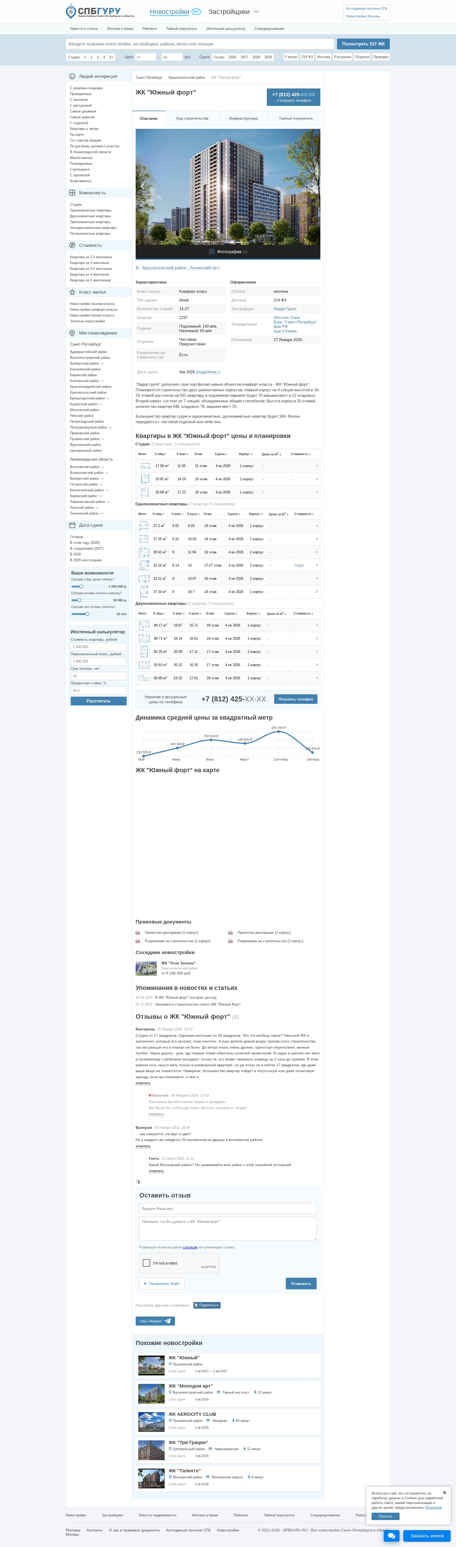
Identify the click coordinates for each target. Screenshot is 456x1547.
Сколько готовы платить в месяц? (96, 593)
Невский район (81, 416)
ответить (143, 1083)
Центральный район (189, 1449)
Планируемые (81, 164)
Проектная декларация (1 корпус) (171, 933)
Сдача (205, 57)
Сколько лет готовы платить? (93, 607)
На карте (77, 134)
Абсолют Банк (287, 317)
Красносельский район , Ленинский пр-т (181, 268)
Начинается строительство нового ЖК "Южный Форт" (198, 1004)
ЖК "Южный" (184, 1357)
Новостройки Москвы (363, 16)
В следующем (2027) (86, 548)
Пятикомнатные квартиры (90, 233)
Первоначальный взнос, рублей (96, 654)
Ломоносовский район (87, 502)
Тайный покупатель (181, 29)
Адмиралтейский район (88, 352)
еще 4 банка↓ (286, 331)
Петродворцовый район (88, 427)
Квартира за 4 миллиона (89, 274)
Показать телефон (296, 699)
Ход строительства (192, 118)
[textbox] (148, 44)
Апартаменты (80, 181)
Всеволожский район (86, 473)
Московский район (187, 1477)
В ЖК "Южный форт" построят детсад (185, 997)
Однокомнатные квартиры (90, 210)
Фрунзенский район (85, 445)
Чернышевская (226, 1449)
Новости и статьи (84, 29)
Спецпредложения (269, 29)
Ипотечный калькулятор (226, 29)
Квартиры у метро (84, 129)
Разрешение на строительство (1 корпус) (178, 941)
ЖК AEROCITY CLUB (192, 1414)
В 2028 (75, 554)
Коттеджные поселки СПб (366, 9)
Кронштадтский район (87, 398)
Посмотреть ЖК (363, 43)
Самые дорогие (82, 117)
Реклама (73, 1530)
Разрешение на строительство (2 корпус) (270, 941)
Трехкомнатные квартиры (90, 222)
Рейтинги (149, 29)
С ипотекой (79, 100)
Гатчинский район (84, 484)
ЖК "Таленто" (185, 1470)
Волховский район (84, 467)
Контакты (95, 1530)
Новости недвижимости (157, 1515)
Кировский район (83, 375)
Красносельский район (88, 392)
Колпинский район (84, 381)
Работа (361, 1515)
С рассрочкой (81, 105)
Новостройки (169, 11)
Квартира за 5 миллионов (90, 280)
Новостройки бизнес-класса (92, 315)
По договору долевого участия (94, 146)
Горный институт (236, 1392)
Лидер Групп (285, 308)
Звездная (219, 1421)
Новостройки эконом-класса (92, 304)
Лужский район (82, 508)
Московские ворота (227, 1477)
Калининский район (85, 369)
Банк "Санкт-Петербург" (295, 322)
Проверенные (80, 94)
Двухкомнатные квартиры (90, 216)
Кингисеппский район (87, 490)
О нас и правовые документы (134, 1530)
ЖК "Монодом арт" (191, 1386)
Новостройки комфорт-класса (93, 310)
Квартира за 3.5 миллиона (91, 269)
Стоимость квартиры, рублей (94, 640)
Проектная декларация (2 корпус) (264, 933)
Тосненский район (84, 513)
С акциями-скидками (86, 88)
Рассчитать (99, 701)
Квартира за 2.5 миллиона (91, 257)
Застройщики (229, 11)
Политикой (433, 1508)
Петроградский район (87, 421)
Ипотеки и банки (120, 29)
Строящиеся (80, 169)
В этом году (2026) (85, 543)
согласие (190, 1247)
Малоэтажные (81, 158)
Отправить (301, 1283)
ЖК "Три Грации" (188, 1442)
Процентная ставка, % (88, 683)
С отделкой (79, 123)
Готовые (76, 537)
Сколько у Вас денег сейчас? (92, 579)
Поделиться (208, 1305)
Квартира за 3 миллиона (89, 263)
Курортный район (83, 404)
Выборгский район (84, 363)
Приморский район (84, 433)
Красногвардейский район (90, 387)
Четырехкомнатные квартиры (93, 228)
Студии (76, 204)
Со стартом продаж (85, 140)
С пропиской (80, 175)
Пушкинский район (187, 1364)
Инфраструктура (243, 118)
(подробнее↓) (208, 372)
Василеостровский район (193, 1392)
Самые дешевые (83, 111)
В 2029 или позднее (86, 560)
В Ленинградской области (90, 152)
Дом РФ (281, 326)
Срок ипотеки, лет (85, 669)
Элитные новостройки (87, 321)
